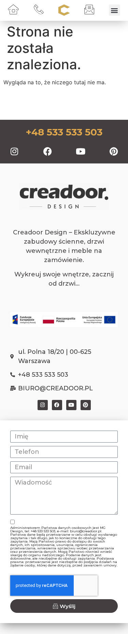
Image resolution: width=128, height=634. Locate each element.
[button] (114, 10)
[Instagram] (14, 151)
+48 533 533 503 (64, 132)
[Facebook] (47, 151)
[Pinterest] (113, 151)
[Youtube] (80, 151)
